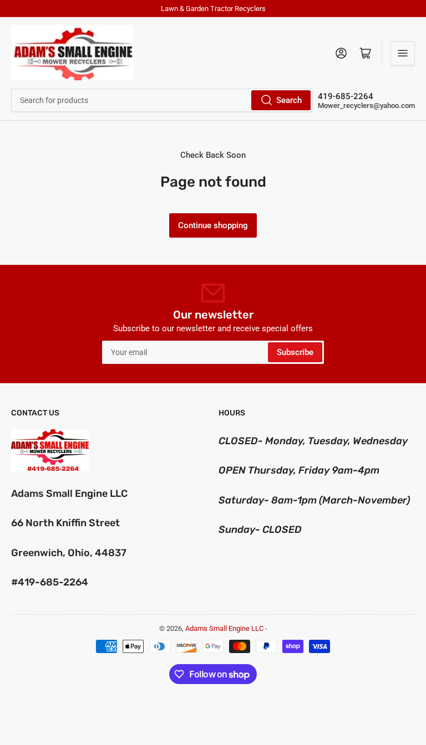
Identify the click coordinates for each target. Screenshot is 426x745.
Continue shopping (213, 225)
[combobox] (161, 100)
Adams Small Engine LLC (224, 628)
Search (289, 100)
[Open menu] (402, 53)
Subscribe (295, 352)
